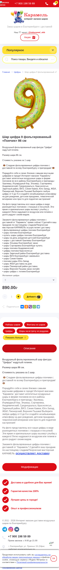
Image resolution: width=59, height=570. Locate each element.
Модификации (29, 467)
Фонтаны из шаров (36, 324)
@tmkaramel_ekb (36, 32)
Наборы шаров (12, 324)
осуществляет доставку (33, 453)
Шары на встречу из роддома (33, 331)
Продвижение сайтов (12, 568)
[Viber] (30, 306)
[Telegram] (38, 306)
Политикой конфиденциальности (32, 562)
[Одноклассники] (26, 306)
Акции (27, 37)
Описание (30, 348)
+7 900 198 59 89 (25, 3)
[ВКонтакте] (22, 306)
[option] (29, 103)
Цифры (9, 331)
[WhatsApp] (34, 306)
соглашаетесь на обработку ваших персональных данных (26, 555)
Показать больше (14, 337)
